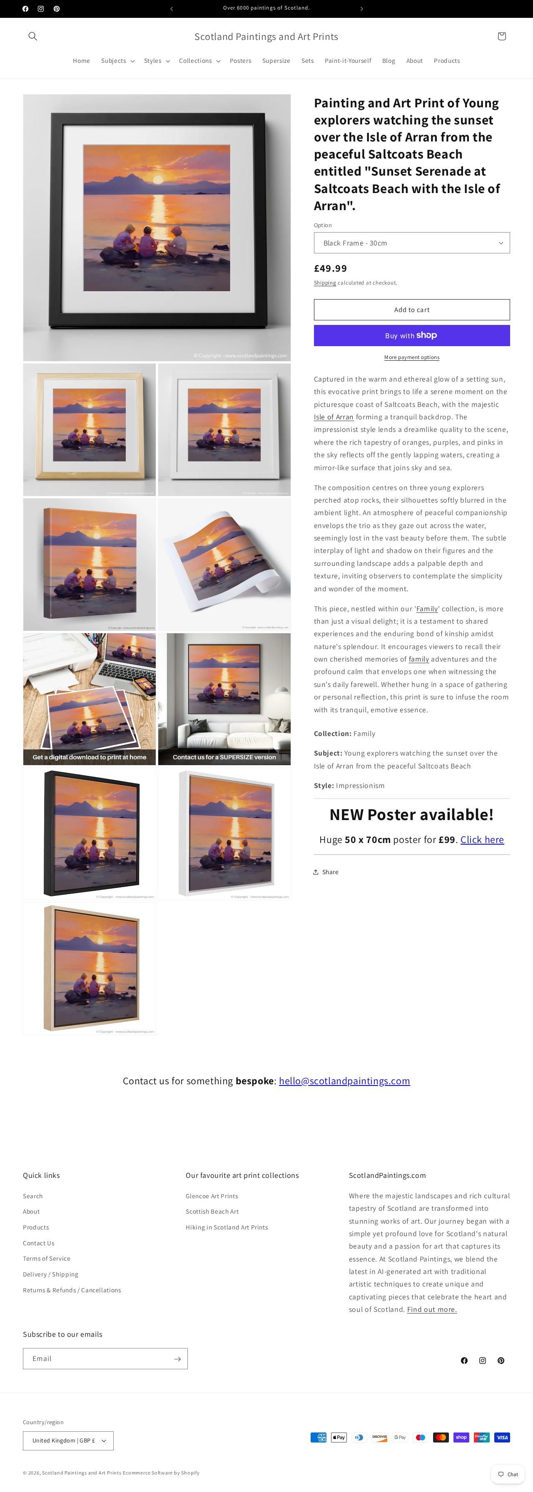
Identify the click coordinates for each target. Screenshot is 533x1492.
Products (36, 1227)
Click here (482, 839)
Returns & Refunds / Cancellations (72, 1289)
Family (427, 608)
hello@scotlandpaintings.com (344, 1080)
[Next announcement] (362, 8)
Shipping (325, 282)
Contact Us (39, 1243)
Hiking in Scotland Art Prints (227, 1227)
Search (33, 1196)
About (31, 1211)
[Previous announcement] (171, 8)
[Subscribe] (177, 1359)
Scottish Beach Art (212, 1211)
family (419, 659)
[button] (33, 36)
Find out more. (432, 1309)
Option (323, 225)
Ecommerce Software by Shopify (161, 1472)
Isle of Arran (334, 416)
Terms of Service (47, 1258)
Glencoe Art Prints (212, 1196)
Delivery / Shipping (51, 1274)
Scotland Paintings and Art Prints (81, 1472)
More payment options (411, 357)
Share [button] (330, 871)
